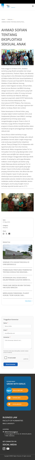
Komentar (6, 337)
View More (28, 301)
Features (10, 19)
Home (3, 19)
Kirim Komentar (10, 364)
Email (5, 330)
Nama (5, 323)
